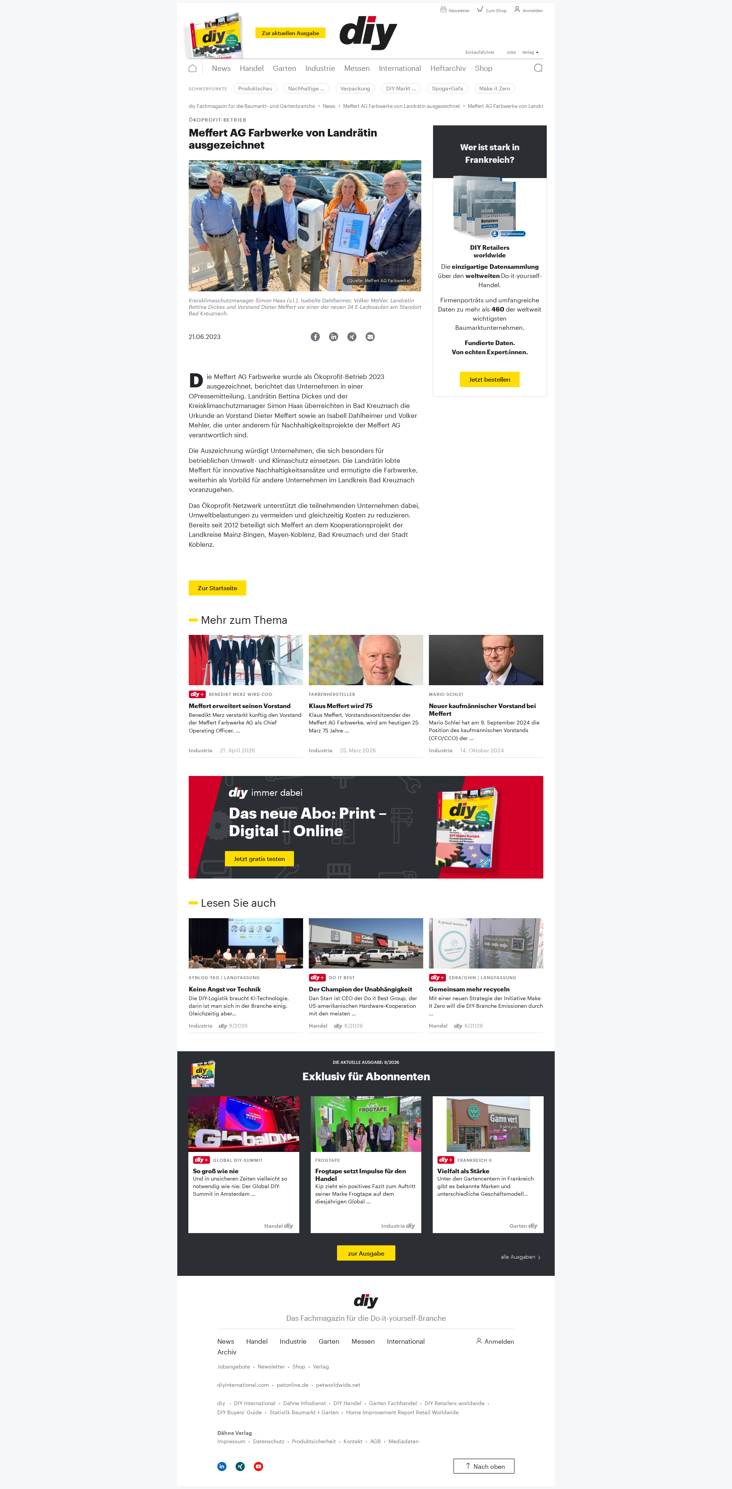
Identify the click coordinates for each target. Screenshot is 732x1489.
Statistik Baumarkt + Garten (304, 1412)
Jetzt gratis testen (259, 858)
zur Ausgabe (366, 1253)
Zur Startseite (217, 587)
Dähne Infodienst (304, 1403)
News (329, 106)
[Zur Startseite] (366, 1300)
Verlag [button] (528, 52)
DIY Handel (347, 1403)
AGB (375, 1441)
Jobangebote (233, 1366)
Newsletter (459, 10)
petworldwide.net (338, 1384)
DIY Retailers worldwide (455, 1403)
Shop (298, 1366)
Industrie (293, 1341)
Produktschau (255, 88)
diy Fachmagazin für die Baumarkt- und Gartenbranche (252, 106)
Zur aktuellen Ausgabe (290, 33)
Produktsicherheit (314, 1441)
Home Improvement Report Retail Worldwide (402, 1412)
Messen (363, 1341)
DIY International (255, 1403)
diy (221, 1403)
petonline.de (292, 1384)
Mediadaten (403, 1441)
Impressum (231, 1441)
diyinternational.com (243, 1384)
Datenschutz (268, 1441)
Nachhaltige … (306, 88)
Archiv (226, 1352)
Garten (329, 1341)
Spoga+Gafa (447, 88)
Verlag (321, 1366)
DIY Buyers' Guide (239, 1412)
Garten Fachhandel (393, 1403)
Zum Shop (496, 10)
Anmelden (533, 10)
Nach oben (489, 1466)
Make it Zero (494, 88)
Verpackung (355, 88)
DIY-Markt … (401, 88)
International (406, 1341)
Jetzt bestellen (489, 379)
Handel (257, 1341)
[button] (315, 336)
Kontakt (353, 1441)
